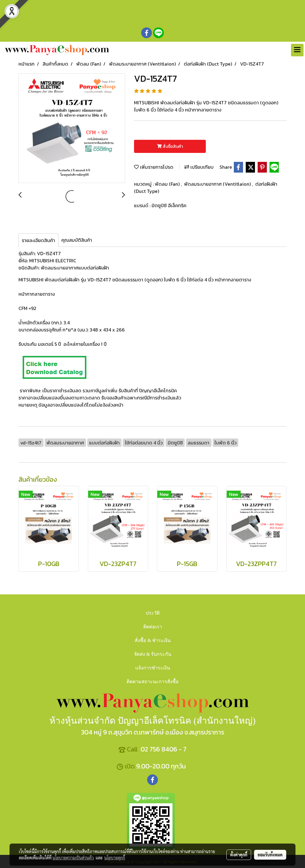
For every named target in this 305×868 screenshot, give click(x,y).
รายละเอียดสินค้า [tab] (38, 240)
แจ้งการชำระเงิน (152, 667)
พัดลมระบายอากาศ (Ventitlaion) (218, 183)
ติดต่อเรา (152, 626)
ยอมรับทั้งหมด (270, 854)
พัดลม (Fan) (168, 183)
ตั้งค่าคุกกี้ (238, 854)
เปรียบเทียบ (201, 166)
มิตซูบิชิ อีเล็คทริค (169, 205)
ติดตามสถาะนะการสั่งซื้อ (153, 681)
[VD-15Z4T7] (72, 128)
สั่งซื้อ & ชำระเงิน (153, 640)
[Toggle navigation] (297, 50)
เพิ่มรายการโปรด (156, 166)
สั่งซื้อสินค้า (172, 146)
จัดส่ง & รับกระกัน (152, 654)
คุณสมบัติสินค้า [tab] (76, 240)
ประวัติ (153, 613)
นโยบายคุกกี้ (114, 857)
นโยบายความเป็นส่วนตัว (73, 857)
